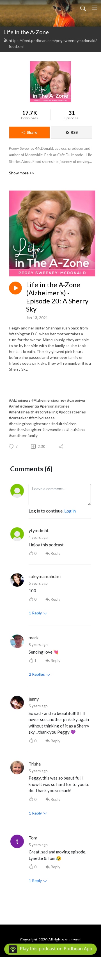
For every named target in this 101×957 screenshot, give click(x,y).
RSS (74, 132)
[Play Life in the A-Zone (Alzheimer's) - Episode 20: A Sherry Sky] (15, 288)
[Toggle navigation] (94, 8)
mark (34, 637)
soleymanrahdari (45, 576)
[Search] (83, 7)
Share (32, 132)
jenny (34, 698)
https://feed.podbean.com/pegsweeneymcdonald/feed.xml (53, 43)
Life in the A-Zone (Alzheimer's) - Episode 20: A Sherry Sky (57, 297)
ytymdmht (39, 530)
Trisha (35, 763)
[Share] (61, 446)
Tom (33, 837)
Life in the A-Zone (26, 32)
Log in (70, 510)
